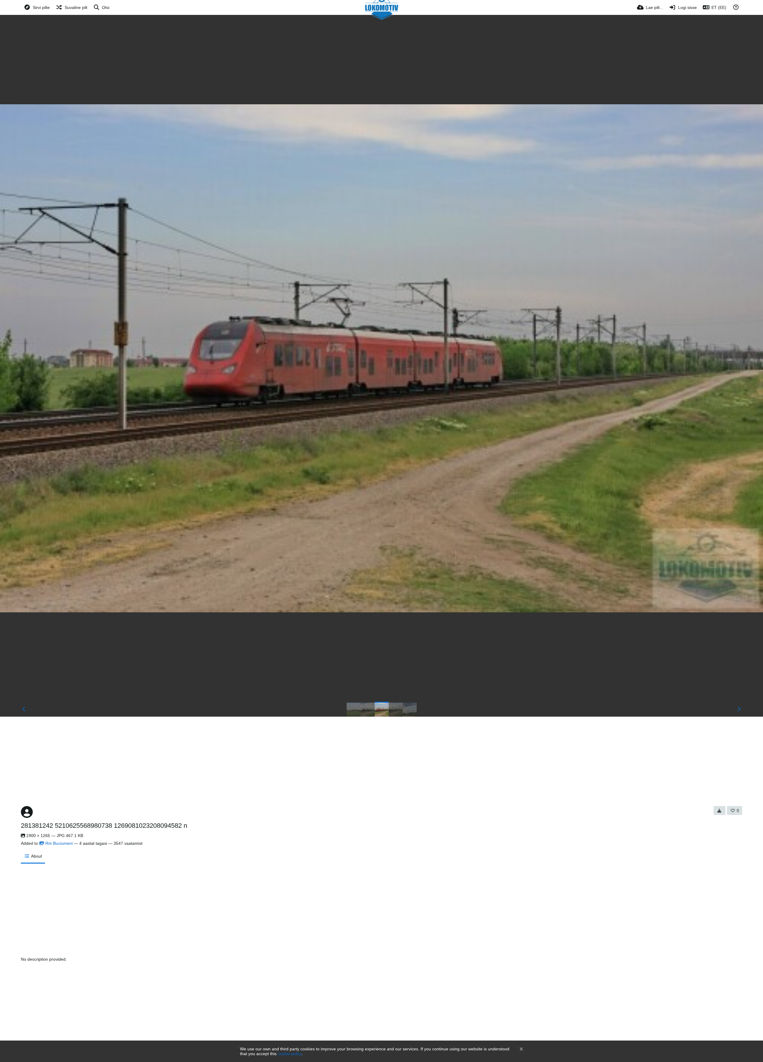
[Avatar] (27, 812)
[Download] (719, 810)
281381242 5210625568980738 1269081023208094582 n (104, 825)
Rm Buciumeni (59, 843)
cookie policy (290, 1053)
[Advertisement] (381, 59)
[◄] (24, 709)
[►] (739, 709)
